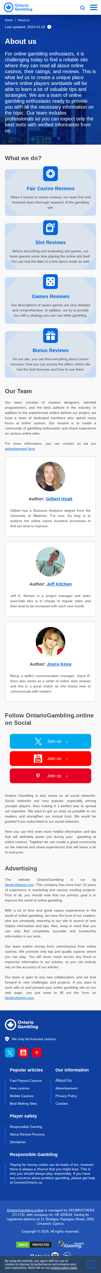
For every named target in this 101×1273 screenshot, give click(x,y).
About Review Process (27, 1134)
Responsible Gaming (26, 1127)
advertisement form (20, 449)
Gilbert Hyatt (59, 498)
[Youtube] (25, 1052)
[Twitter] (11, 1052)
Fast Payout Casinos (26, 1081)
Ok (91, 1264)
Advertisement (66, 1088)
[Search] (82, 7)
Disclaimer (18, 1142)
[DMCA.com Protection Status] (33, 1244)
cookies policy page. (64, 1268)
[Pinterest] (38, 1052)
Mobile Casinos (22, 1096)
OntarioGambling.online (25, 1210)
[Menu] (93, 7)
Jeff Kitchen (59, 584)
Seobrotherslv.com (19, 885)
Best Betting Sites (23, 1103)
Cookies (61, 1103)
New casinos (19, 1088)
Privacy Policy (66, 1096)
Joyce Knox (59, 664)
